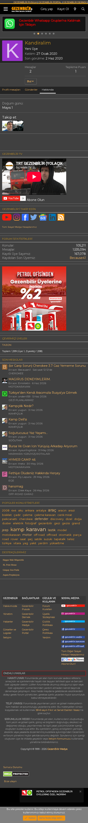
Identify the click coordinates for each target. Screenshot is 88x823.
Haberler (8, 621)
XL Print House (9, 565)
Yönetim (8, 613)
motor (27, 535)
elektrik (18, 523)
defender (41, 519)
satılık (38, 539)
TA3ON (6, 344)
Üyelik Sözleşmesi (49, 615)
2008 (5, 510)
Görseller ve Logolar (9, 631)
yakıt (33, 543)
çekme (27, 515)
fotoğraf (30, 523)
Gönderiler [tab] (31, 89)
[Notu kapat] (80, 792)
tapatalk (59, 539)
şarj (30, 539)
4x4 (13, 510)
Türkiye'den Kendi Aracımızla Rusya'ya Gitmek (43, 393)
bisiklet (7, 515)
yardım (43, 543)
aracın (62, 510)
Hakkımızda (10, 606)
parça (77, 534)
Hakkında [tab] (48, 89)
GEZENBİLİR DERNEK (75, 2)
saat (23, 539)
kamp (17, 529)
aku (20, 510)
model (62, 530)
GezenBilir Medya (57, 748)
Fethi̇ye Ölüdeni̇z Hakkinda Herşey (34, 473)
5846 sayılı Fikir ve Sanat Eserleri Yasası (58, 710)
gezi (57, 523)
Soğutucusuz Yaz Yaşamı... (28, 433)
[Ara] (83, 9)
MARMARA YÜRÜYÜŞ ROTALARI (29, 453)
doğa (78, 519)
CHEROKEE (16, 373)
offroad (52, 534)
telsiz (70, 539)
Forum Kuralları (47, 608)
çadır (17, 515)
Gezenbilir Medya (28, 623)
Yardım (46, 637)
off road (39, 534)
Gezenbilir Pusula (28, 608)
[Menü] (5, 9)
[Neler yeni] (75, 9)
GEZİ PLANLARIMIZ (21, 400)
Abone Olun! (68, 663)
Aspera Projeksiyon (11, 575)
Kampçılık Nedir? (21, 406)
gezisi (66, 523)
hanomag (16, 486)
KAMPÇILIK (16, 413)
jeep (5, 530)
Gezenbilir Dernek (28, 615)
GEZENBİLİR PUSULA (25, 2)
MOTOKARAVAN (19, 386)
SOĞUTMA (15, 440)
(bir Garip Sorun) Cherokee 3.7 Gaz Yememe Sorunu (47, 366)
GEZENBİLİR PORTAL (50, 2)
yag (25, 543)
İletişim (7, 637)
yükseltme (57, 543)
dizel (69, 519)
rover (14, 539)
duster (6, 523)
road (5, 539)
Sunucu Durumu (12, 767)
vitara (17, 543)
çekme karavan (45, 515)
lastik (52, 530)
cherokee (26, 519)
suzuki (48, 539)
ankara (29, 510)
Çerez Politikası (48, 631)
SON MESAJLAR (12, 359)
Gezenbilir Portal (28, 631)
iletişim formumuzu (59, 738)
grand (76, 523)
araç (52, 510)
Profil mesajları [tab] (11, 89)
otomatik (65, 534)
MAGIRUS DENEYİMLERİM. (30, 379)
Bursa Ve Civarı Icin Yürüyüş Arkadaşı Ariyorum (43, 446)
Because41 (78, 258)
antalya (41, 510)
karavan (36, 529)
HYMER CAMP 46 (22, 460)
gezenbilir (45, 523)
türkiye (7, 543)
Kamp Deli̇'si (18, 419)
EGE (11, 480)
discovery (57, 519)
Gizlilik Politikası (48, 623)
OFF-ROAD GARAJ (21, 494)
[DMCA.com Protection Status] (16, 775)
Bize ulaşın (10, 781)
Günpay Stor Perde (11, 570)
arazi (71, 510)
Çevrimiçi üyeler (14, 338)
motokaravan (11, 534)
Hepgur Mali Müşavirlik (13, 560)
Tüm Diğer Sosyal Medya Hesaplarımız (72, 653)
